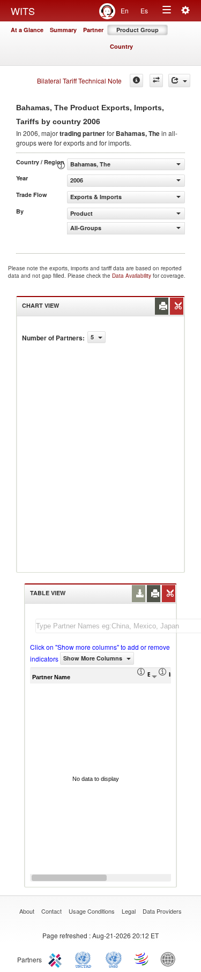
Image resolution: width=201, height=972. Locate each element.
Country (121, 46)
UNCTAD (85, 958)
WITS (23, 11)
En (125, 10)
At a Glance (27, 30)
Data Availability (132, 275)
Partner (93, 30)
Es (144, 10)
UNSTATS (113, 958)
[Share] (179, 80)
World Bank (170, 958)
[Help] (136, 80)
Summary (63, 30)
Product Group (137, 30)
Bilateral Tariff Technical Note (79, 80)
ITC (57, 958)
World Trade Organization (142, 958)
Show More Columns (93, 658)
